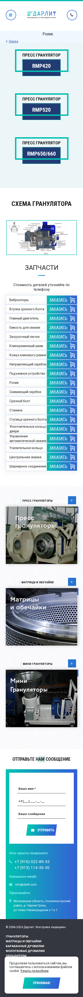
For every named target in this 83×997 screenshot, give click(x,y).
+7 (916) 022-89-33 (32, 861)
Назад (13, 41)
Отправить (45, 830)
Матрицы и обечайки (24, 941)
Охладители (16, 955)
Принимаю (41, 983)
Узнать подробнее (34, 971)
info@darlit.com (26, 884)
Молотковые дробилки (25, 951)
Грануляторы (17, 936)
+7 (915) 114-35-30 (32, 867)
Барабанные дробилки (25, 946)
